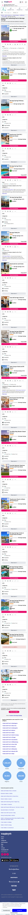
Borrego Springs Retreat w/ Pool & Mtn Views (17, 601)
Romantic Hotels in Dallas (6, 793)
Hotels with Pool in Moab (8, 732)
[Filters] (2, 12)
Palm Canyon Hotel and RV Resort (17, 367)
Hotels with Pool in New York (9, 725)
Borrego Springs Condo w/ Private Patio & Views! (17, 533)
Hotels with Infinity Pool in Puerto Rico (9, 796)
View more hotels (14, 711)
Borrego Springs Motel (16, 197)
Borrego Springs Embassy (16, 100)
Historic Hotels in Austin (6, 799)
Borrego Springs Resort (16, 166)
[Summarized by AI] (9, 60)
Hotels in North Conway (6, 825)
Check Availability (14, 41)
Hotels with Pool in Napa (8, 753)
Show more (13, 65)
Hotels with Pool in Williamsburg (10, 742)
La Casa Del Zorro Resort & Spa (18, 26)
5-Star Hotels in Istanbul (6, 804)
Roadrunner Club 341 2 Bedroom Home (16, 135)
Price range (7, 12)
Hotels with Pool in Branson (9, 746)
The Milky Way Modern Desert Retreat (18, 432)
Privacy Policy (13, 914)
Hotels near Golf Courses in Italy (8, 812)
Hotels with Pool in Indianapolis (10, 728)
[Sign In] (26, 2)
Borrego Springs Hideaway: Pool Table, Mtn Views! (17, 332)
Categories (3, 840)
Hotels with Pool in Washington (10, 723)
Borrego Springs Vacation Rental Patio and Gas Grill (17, 635)
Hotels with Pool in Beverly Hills (10, 751)
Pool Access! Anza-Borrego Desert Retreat (17, 398)
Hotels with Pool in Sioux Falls (10, 744)
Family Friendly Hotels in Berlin (8, 815)
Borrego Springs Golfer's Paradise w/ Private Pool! (16, 567)
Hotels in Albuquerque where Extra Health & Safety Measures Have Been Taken (12, 818)
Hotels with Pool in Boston (9, 730)
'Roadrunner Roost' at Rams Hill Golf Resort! (17, 499)
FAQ (2, 846)
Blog (2, 844)
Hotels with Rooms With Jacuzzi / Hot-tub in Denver (12, 807)
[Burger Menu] (2, 2)
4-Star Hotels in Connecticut (7, 827)
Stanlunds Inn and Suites (16, 264)
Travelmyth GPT (4, 849)
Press (2, 838)
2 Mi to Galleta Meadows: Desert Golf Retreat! (16, 671)
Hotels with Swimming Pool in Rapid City (10, 801)
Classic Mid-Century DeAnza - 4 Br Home (18, 69)
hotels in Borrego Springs (16, 715)
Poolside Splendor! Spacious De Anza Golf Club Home (17, 466)
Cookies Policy (7, 914)
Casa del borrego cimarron (17, 297)
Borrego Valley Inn (15, 232)
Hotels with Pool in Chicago (9, 737)
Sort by (14, 12)
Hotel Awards (4, 842)
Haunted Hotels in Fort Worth (7, 810)
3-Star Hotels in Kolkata (6, 822)
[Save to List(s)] (8, 26)
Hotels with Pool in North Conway (11, 735)
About (2, 836)
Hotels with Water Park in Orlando (8, 790)
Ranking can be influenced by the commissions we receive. (13, 23)
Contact (3, 848)
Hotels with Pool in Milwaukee (10, 749)
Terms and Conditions (19, 914)
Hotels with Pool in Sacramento (10, 739)
